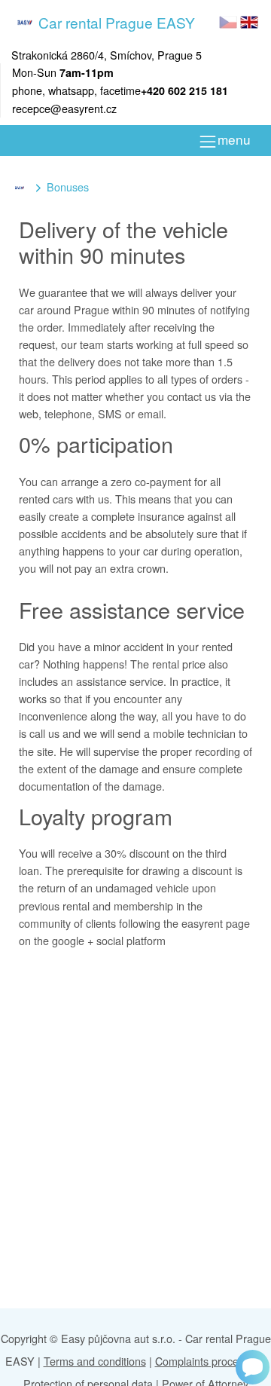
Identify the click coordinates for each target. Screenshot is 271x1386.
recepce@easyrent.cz (64, 108)
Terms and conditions (95, 1361)
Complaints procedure (207, 1361)
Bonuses (68, 186)
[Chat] (252, 1367)
